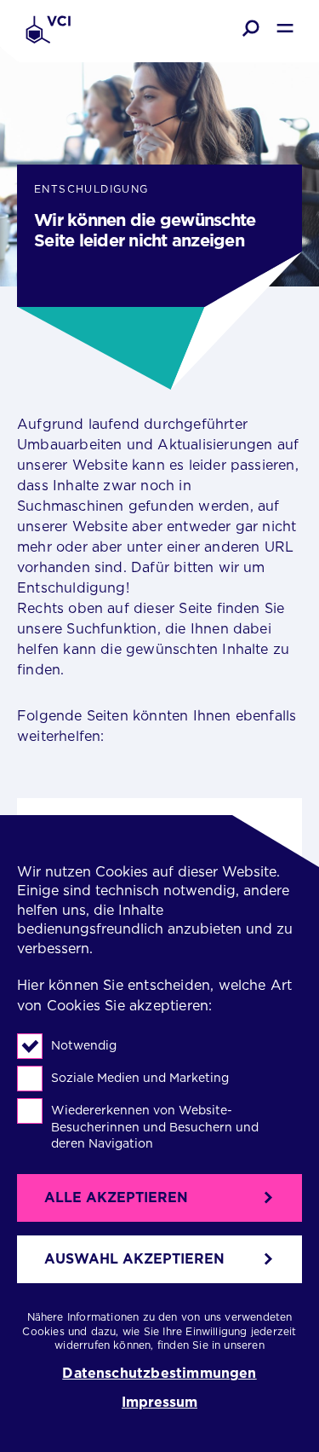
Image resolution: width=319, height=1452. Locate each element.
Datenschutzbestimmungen (159, 1374)
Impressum (159, 1402)
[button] (250, 28)
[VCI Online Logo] (48, 31)
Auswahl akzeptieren (134, 1259)
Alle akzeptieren (116, 1197)
